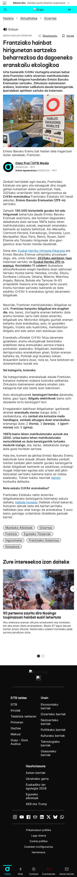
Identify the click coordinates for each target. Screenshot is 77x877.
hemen (56, 478)
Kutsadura (12, 546)
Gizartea (46, 528)
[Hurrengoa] (68, 3)
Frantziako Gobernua (44, 540)
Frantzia (11, 534)
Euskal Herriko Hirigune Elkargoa (41, 251)
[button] (73, 589)
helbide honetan (26, 502)
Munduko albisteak (19, 528)
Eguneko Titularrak (37, 534)
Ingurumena (13, 540)
